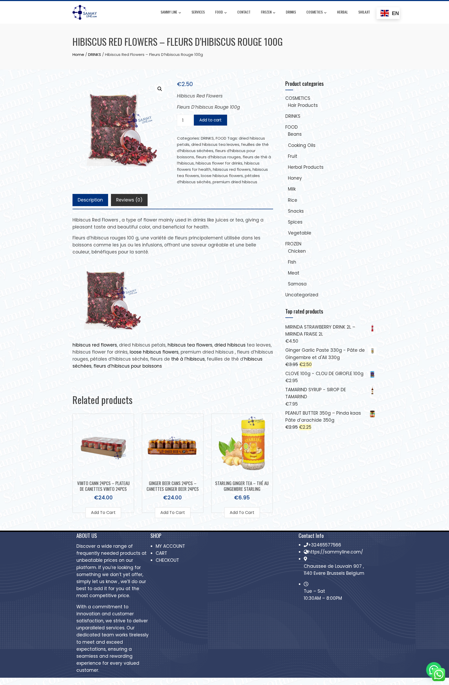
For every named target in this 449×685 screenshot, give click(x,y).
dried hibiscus (230, 345)
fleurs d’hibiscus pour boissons (128, 366)
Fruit (292, 156)
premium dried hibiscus (235, 182)
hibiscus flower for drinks (219, 163)
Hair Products (303, 105)
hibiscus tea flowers (190, 345)
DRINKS (291, 12)
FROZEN (266, 12)
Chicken (297, 251)
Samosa (297, 284)
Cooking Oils (301, 145)
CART (161, 553)
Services (198, 12)
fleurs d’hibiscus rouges (218, 157)
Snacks (296, 211)
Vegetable (299, 233)
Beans (295, 134)
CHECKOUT (167, 560)
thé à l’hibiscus (188, 359)
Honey (295, 178)
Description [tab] (90, 200)
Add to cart (210, 120)
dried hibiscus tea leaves (215, 144)
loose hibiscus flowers (222, 175)
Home (78, 54)
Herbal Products (305, 167)
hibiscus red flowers (232, 169)
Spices (295, 222)
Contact (243, 12)
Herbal (342, 12)
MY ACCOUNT (170, 546)
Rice (292, 200)
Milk (292, 189)
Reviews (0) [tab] (129, 200)
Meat (293, 273)
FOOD (219, 12)
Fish (292, 262)
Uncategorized (301, 295)
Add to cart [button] (103, 513)
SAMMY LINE (169, 12)
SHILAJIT (364, 12)
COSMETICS (314, 12)
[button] (159, 89)
